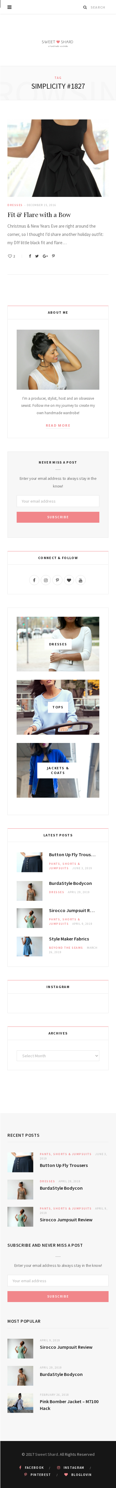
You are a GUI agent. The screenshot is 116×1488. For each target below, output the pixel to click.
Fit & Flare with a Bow (39, 214)
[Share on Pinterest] (53, 256)
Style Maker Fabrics (69, 939)
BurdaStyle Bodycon (70, 883)
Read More (58, 425)
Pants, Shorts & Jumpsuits (66, 1154)
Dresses (15, 205)
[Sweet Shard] (58, 40)
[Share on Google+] (45, 256)
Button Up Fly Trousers (73, 854)
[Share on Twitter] (37, 256)
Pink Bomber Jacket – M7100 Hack (69, 1404)
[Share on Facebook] (30, 256)
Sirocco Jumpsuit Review (74, 910)
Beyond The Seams (66, 948)
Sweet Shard (46, 1454)
